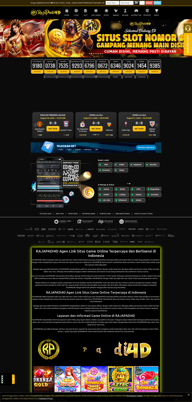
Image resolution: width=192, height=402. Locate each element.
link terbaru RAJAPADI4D (138, 322)
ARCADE (125, 15)
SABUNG (116, 15)
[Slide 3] (93, 53)
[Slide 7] (100, 53)
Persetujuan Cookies (134, 396)
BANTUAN (60, 214)
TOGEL (76, 15)
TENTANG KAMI (45, 214)
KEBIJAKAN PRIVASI (122, 214)
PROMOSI (147, 15)
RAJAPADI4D (64, 269)
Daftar (157, 3)
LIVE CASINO (96, 15)
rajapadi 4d (82, 329)
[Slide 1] (89, 53)
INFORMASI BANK (88, 214)
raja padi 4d (69, 329)
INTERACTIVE (136, 15)
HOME (66, 15)
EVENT (156, 15)
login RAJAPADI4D (80, 331)
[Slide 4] (95, 53)
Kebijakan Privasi (46, 398)
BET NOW (53, 129)
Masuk (149, 3)
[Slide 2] (91, 53)
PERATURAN (73, 214)
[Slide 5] (96, 53)
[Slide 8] (102, 53)
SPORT (106, 15)
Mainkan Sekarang (146, 147)
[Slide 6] (98, 53)
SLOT (86, 15)
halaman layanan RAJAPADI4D (96, 311)
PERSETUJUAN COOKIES (143, 214)
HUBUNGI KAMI (105, 214)
